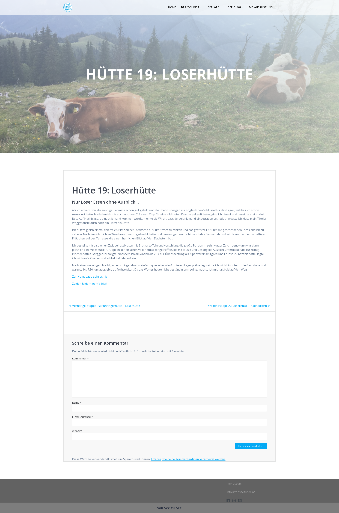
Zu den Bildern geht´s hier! (89, 284)
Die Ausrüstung (261, 7)
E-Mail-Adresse (82, 416)
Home (172, 7)
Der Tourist (190, 7)
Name (76, 402)
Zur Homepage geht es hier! (90, 277)
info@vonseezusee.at (241, 492)
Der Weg (213, 7)
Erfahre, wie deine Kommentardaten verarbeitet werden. (188, 459)
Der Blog (234, 7)
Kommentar (80, 358)
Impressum (234, 483)
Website (77, 431)
